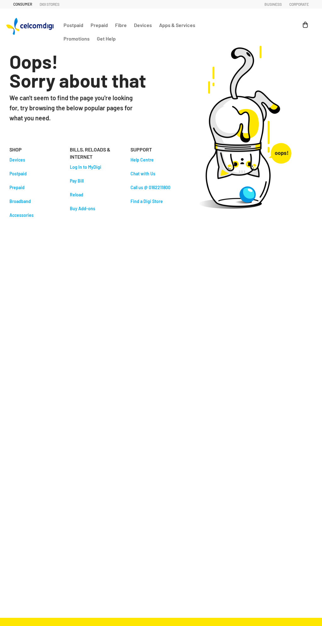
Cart (302, 21)
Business (273, 4)
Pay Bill (77, 181)
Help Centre (142, 159)
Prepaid (99, 25)
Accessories (21, 215)
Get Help (106, 38)
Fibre (121, 25)
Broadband (20, 201)
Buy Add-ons (82, 208)
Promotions (77, 38)
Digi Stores (49, 4)
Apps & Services (177, 25)
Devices (143, 25)
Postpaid (73, 25)
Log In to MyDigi (85, 167)
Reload (76, 194)
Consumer (22, 4)
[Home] (31, 25)
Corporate (299, 4)
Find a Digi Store (146, 201)
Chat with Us (142, 173)
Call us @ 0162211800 (150, 187)
